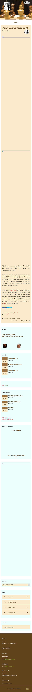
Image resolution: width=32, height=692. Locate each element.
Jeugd (6, 314)
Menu (16, 22)
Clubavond (11, 407)
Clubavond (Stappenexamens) (15, 395)
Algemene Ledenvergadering (15, 364)
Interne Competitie (13, 358)
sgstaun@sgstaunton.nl (10, 659)
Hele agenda (5, 385)
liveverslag (13, 290)
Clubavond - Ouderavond (14, 401)
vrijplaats (4, 303)
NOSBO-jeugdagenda (7, 419)
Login (27, 3)
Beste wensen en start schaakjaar (12, 318)
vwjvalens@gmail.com (9, 666)
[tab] (16, 597)
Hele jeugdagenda (6, 418)
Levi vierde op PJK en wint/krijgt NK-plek (18, 321)
